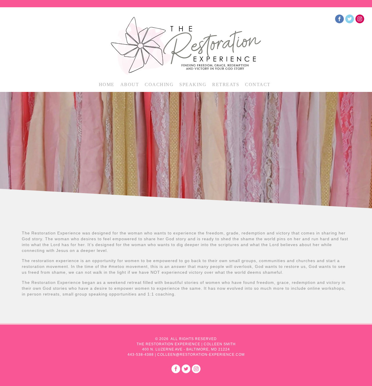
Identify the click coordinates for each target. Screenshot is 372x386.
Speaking (192, 84)
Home (107, 84)
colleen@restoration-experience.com (201, 355)
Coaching (159, 84)
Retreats (225, 84)
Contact (258, 84)
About (129, 84)
